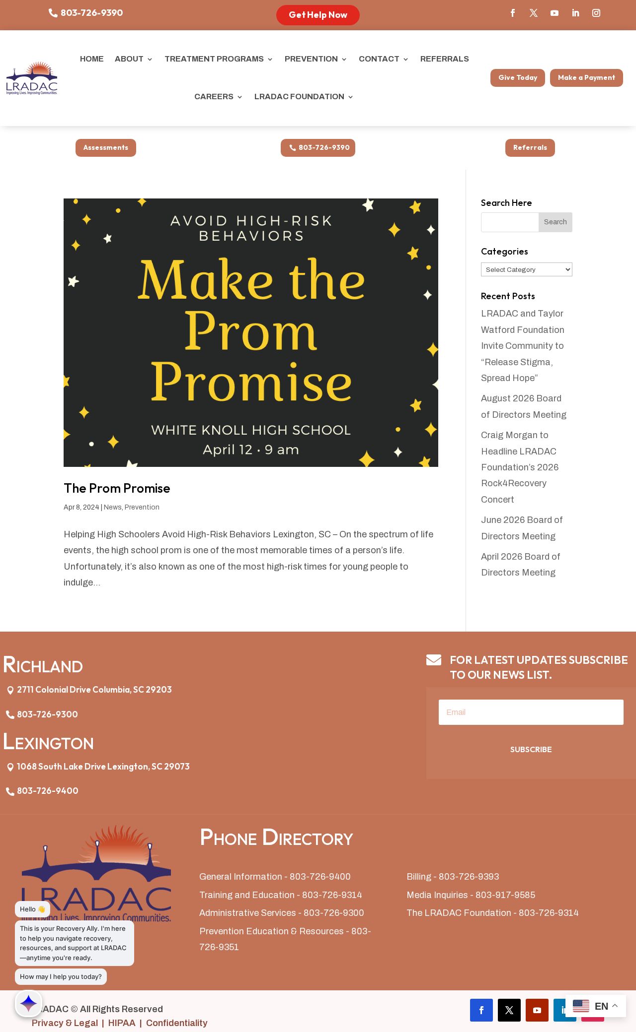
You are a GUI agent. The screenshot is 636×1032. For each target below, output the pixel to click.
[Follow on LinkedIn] (575, 13)
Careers (214, 96)
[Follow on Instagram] (596, 13)
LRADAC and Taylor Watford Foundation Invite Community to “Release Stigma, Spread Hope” (522, 346)
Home (92, 59)
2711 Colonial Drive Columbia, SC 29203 (94, 689)
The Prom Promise (117, 488)
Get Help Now (318, 14)
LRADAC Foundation (299, 96)
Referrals (444, 59)
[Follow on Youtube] (554, 13)
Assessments (105, 147)
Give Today (517, 77)
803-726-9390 (92, 12)
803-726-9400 (48, 790)
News (113, 507)
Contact (379, 59)
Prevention (311, 59)
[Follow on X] (534, 13)
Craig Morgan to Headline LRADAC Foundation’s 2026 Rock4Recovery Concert (519, 467)
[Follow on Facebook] (513, 13)
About (129, 59)
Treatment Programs (214, 59)
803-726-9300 (47, 714)
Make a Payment (586, 77)
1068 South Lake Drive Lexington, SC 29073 (103, 766)
